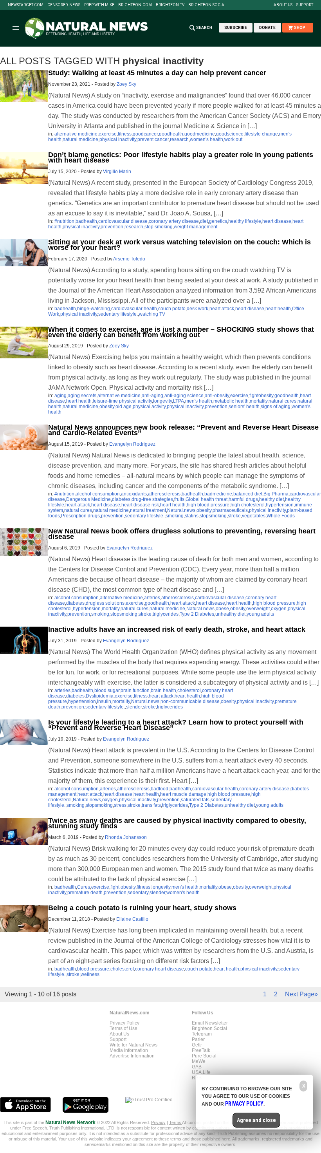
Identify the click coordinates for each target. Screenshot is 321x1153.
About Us (283, 5)
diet (204, 221)
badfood (159, 789)
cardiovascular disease (123, 221)
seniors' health (244, 406)
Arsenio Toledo (129, 259)
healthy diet (271, 499)
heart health (278, 308)
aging (60, 395)
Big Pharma (276, 494)
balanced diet (247, 494)
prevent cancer (153, 139)
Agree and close (256, 1120)
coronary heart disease (159, 969)
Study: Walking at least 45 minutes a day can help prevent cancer (157, 73)
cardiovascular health (134, 308)
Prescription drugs (80, 516)
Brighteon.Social (207, 5)
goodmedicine (199, 134)
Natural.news (181, 510)
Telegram (202, 1034)
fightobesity (261, 395)
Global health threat (206, 499)
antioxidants (134, 494)
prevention (112, 227)
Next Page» (301, 994)
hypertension (280, 505)
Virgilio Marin (117, 171)
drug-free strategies (152, 499)
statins (191, 516)
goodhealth (171, 134)
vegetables (253, 516)
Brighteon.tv (170, 5)
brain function (135, 690)
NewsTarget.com (25, 5)
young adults (260, 614)
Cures (83, 887)
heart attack (221, 308)
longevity (162, 401)
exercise (108, 134)
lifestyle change (261, 134)
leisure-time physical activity (122, 401)
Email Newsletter (210, 1023)
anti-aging (152, 395)
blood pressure (93, 969)
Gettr (197, 1045)
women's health (206, 139)
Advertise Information (132, 1056)
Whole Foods (281, 516)
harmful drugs (243, 499)
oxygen (279, 608)
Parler (198, 1039)
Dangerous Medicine (88, 499)
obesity (106, 406)
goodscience (229, 134)
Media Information (129, 1050)
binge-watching (93, 308)
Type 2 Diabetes (197, 614)
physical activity (149, 406)
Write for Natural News (133, 1045)
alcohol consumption (98, 494)
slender (134, 707)
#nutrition (64, 221)
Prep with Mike (99, 5)
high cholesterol (248, 505)
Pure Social (204, 1056)
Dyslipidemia (100, 696)
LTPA (178, 401)
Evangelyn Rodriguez (132, 444)
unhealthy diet (230, 614)
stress (120, 805)
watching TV (152, 314)
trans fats (151, 805)
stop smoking (158, 227)
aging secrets (82, 395)
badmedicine (218, 494)
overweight (258, 608)
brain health (163, 690)
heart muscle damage (183, 794)
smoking (175, 516)
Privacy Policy (124, 1023)
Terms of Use (123, 1028)
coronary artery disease (174, 221)
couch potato (172, 308)
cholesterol (189, 690)
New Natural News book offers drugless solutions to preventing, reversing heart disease (182, 533)
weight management (195, 227)
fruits (179, 499)
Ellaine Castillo (132, 919)
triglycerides (166, 614)
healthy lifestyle (244, 221)
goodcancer (145, 134)
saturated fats (195, 799)
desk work (197, 308)
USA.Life (201, 1072)
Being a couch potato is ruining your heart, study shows (142, 908)
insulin (104, 701)
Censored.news (63, 5)
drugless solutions (105, 603)
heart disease (276, 221)
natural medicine (80, 139)
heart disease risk (140, 505)
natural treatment (148, 510)
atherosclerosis (164, 494)
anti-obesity (217, 395)
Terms (175, 1122)
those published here (210, 1139)
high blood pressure (208, 505)
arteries (152, 597)
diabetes (121, 499)
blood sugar (106, 690)
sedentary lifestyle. (118, 314)
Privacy (158, 1122)
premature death (85, 892)
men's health (198, 401)
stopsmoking (213, 516)
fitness (125, 134)
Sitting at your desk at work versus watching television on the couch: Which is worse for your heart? (179, 244)
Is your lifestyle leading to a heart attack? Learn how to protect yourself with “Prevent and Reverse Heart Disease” (175, 725)
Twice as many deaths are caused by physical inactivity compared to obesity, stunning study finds (177, 823)
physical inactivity (117, 139)
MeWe (199, 1061)
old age (123, 406)
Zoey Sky (126, 84)
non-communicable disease (190, 701)
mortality (258, 401)
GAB (197, 1067)
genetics (218, 221)
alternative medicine (75, 134)
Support (304, 5)
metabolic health (231, 401)
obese (222, 608)
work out (233, 139)
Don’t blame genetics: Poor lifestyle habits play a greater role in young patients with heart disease (180, 157)
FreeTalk (201, 1050)
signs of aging (275, 406)
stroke (234, 516)
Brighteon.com (135, 5)
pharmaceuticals (230, 510)
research (179, 139)
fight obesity (122, 887)
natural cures (282, 401)
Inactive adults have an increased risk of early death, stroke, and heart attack (176, 629)
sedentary (138, 892)
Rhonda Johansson (126, 837)
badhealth (86, 221)
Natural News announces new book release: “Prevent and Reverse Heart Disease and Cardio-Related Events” (183, 430)
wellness (90, 974)
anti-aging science (184, 395)
